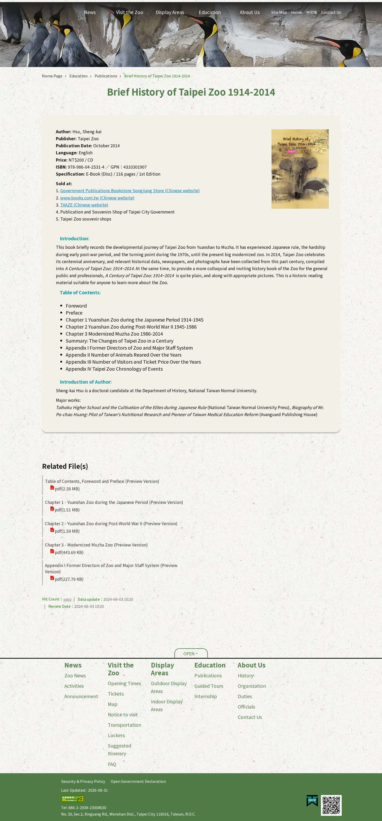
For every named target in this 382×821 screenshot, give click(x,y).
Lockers (116, 735)
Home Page (52, 75)
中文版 (311, 12)
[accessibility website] (72, 801)
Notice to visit (123, 714)
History (245, 675)
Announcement (81, 696)
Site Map (279, 12)
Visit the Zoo (121, 669)
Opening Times (124, 683)
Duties (245, 696)
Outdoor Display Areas (169, 687)
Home (296, 12)
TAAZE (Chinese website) (84, 205)
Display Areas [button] (170, 12)
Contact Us (331, 12)
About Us (252, 665)
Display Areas (162, 669)
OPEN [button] (189, 653)
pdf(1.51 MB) (67, 509)
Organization (252, 685)
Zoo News (75, 675)
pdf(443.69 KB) (69, 552)
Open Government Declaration (138, 781)
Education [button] (210, 12)
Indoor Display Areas (166, 705)
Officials (246, 706)
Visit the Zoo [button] (129, 12)
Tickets (116, 693)
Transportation (124, 724)
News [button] (90, 12)
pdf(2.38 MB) (67, 488)
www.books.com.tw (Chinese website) (97, 198)
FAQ (112, 763)
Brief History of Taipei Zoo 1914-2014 (157, 75)
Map (112, 703)
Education (78, 75)
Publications (106, 75)
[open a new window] (312, 801)
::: (1, 662)
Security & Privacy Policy (83, 781)
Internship (205, 696)
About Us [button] (250, 12)
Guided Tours (208, 685)
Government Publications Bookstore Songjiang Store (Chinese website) (130, 190)
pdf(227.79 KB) (69, 579)
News (73, 665)
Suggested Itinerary (119, 749)
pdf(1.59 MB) (67, 531)
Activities (74, 685)
